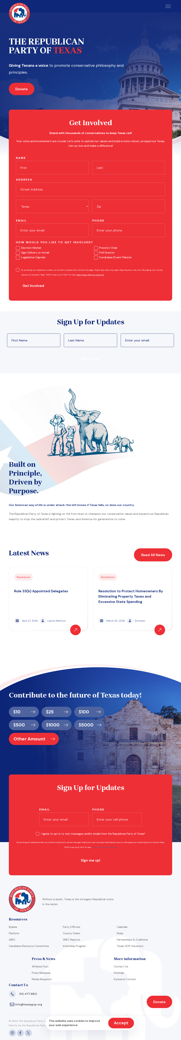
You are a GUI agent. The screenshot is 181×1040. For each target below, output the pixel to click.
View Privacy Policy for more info (90, 275)
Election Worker (31, 247)
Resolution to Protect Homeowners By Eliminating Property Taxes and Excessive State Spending (130, 596)
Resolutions (23, 577)
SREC (12, 939)
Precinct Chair (108, 247)
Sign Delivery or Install (35, 252)
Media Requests (42, 979)
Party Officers (71, 927)
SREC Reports (71, 939)
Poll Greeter (107, 252)
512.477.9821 (28, 994)
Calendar (122, 927)
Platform (14, 933)
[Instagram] (12, 1032)
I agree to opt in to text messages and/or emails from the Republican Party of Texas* (93, 834)
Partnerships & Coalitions (132, 939)
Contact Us (121, 966)
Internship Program (74, 946)
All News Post (40, 966)
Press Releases (41, 973)
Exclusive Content (125, 979)
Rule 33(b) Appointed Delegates (41, 591)
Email (21, 220)
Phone (98, 220)
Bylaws (13, 927)
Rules (120, 933)
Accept (121, 1023)
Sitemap (119, 973)
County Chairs (71, 933)
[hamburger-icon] (168, 6)
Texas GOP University (130, 946)
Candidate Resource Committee (29, 946)
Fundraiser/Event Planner (115, 257)
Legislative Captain (33, 257)
